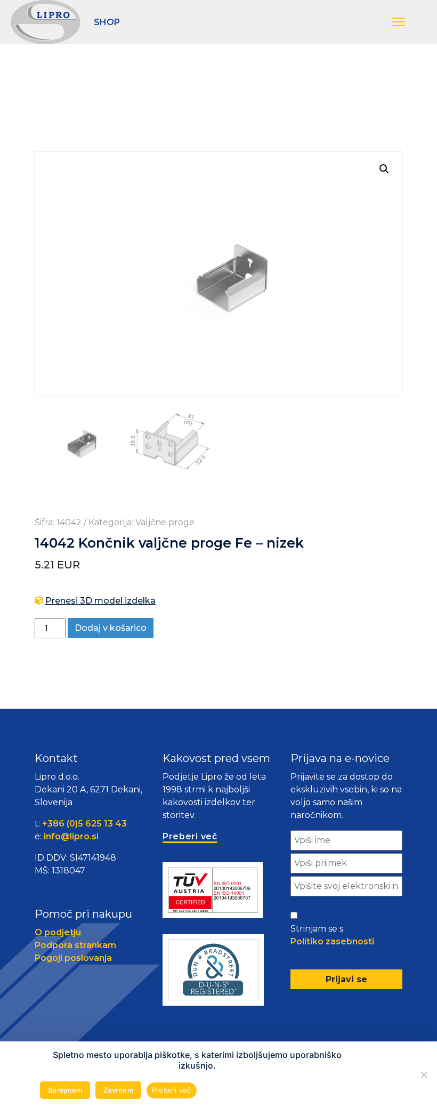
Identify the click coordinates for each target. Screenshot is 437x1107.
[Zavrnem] (423, 1074)
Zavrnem (118, 1090)
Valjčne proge (165, 522)
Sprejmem (65, 1090)
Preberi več (171, 1090)
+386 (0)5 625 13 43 (84, 824)
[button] (409, 22)
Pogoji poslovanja (73, 958)
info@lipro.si (71, 836)
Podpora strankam (75, 945)
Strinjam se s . (333, 935)
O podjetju (58, 932)
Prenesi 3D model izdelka (100, 601)
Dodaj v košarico (111, 628)
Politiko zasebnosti (332, 941)
